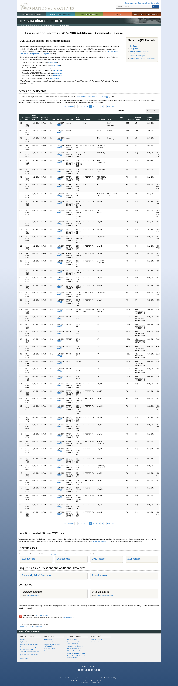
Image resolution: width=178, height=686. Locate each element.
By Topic (23, 639)
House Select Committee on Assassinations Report (139, 55)
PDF (58, 125)
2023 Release (63, 558)
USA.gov (115, 678)
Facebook (79, 670)
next (108, 106)
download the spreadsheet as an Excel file (91, 97)
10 (81, 106)
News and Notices (96, 639)
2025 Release (28, 558)
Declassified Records (74, 648)
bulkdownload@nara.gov (101, 541)
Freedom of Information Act (94, 678)
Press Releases (99, 575)
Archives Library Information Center (29, 655)
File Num (78, 118)
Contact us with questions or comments (30, 626)
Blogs (95, 670)
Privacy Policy (81, 678)
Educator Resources (89, 14)
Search (155, 7)
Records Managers (50, 648)
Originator (130, 119)
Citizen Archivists (131, 3)
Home (22, 25)
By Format (23, 642)
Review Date (149, 118)
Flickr (99, 670)
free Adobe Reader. (42, 616)
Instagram (85, 670)
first (65, 106)
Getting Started (72, 639)
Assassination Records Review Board (142, 58)
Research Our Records (31, 14)
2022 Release (98, 558)
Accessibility (72, 678)
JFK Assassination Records (49, 25)
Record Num (27, 118)
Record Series (138, 118)
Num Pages (122, 118)
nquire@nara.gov (33, 595)
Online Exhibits (24, 658)
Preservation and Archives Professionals (52, 645)
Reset (156, 111)
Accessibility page (67, 617)
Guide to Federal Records (75, 646)
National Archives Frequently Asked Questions (76, 642)
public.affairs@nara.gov (105, 595)
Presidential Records (26, 649)
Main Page (133, 46)
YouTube (92, 670)
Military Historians (49, 642)
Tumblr (89, 670)
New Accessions (96, 642)
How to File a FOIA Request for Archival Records (76, 656)
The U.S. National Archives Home (47, 6)
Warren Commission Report (139, 51)
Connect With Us (89, 667)
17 (102, 106)
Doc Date (60, 119)
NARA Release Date (35, 117)
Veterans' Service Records (60, 14)
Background (133, 49)
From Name (101, 119)
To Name (86, 119)
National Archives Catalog (28, 647)
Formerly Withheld (44, 118)
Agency (52, 119)
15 (96, 106)
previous (71, 106)
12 (87, 106)
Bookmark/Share (144, 3)
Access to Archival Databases (29, 652)
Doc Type (69, 119)
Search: (121, 111)
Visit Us (118, 14)
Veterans (46, 651)
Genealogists (48, 639)
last (113, 106)
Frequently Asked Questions (36, 575)
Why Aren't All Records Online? (76, 653)
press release (52, 62)
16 (99, 106)
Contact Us (155, 3)
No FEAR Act (108, 678)
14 (93, 106)
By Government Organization (29, 644)
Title (109, 119)
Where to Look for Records (75, 651)
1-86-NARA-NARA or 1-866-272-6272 (89, 683)
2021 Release (133, 558)
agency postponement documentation (63, 554)
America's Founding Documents (146, 14)
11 (84, 106)
